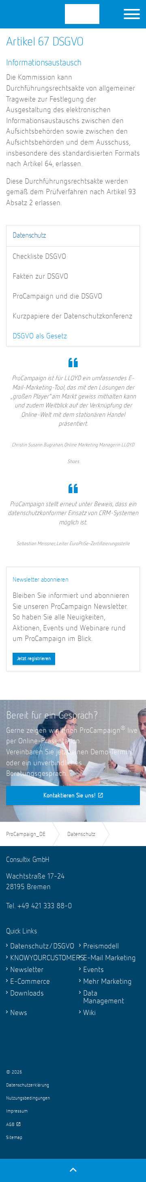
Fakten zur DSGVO (40, 276)
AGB (10, 1124)
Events (93, 970)
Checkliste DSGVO (39, 256)
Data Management (103, 997)
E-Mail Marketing (109, 958)
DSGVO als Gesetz (40, 336)
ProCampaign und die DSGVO (57, 296)
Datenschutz (29, 235)
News (18, 1013)
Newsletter (26, 970)
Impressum (17, 1111)
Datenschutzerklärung (27, 1085)
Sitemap (14, 1137)
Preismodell (101, 946)
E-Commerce (30, 981)
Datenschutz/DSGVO (38, 946)
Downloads (27, 993)
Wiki (89, 1013)
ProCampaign (61, 14)
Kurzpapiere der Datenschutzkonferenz (72, 316)
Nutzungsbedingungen (28, 1098)
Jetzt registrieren (34, 658)
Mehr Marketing (107, 981)
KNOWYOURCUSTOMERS (38, 958)
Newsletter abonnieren (41, 580)
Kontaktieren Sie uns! (69, 795)
